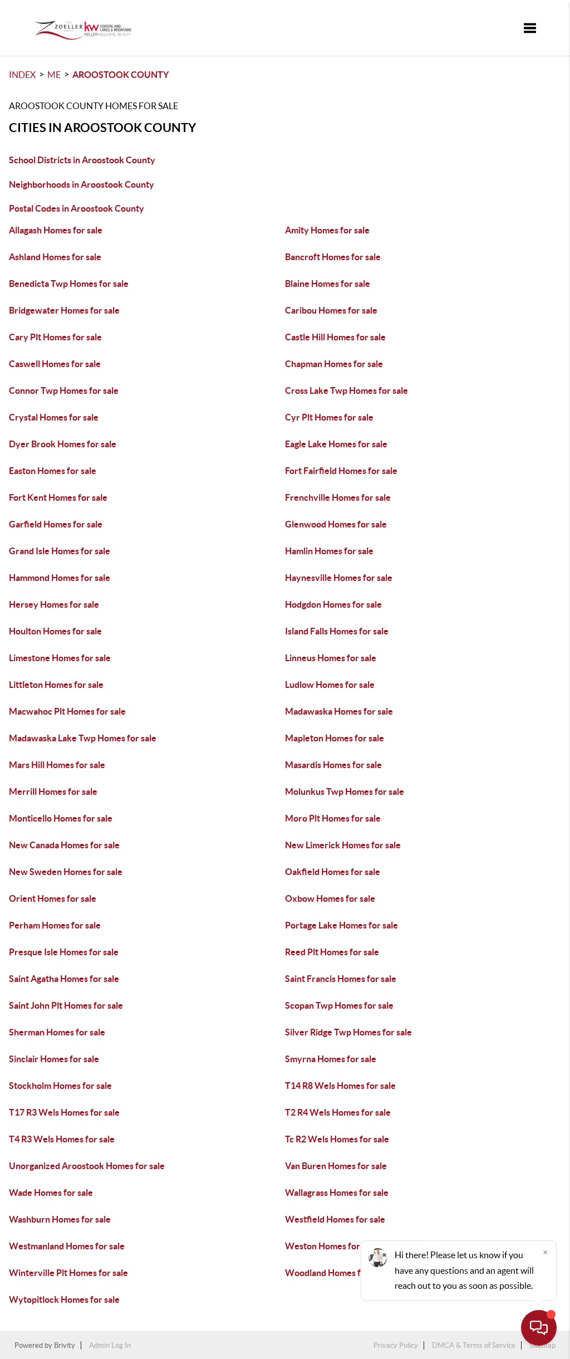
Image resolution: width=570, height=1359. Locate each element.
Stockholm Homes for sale (60, 1085)
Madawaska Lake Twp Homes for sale (82, 738)
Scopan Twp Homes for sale (339, 1005)
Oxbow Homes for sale (330, 898)
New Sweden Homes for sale (65, 871)
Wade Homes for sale (51, 1192)
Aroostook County (120, 75)
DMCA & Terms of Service (473, 1345)
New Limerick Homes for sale (343, 844)
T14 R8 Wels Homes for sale (340, 1085)
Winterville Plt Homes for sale (68, 1272)
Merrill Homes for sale (53, 791)
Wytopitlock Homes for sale (64, 1299)
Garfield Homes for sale (55, 524)
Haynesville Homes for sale (338, 577)
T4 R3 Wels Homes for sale (62, 1139)
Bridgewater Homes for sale (64, 310)
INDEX (22, 75)
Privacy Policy (396, 1345)
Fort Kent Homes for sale (58, 497)
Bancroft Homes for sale (333, 256)
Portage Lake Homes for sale (341, 925)
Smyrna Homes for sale (330, 1058)
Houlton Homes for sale (55, 631)
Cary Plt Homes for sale (55, 337)
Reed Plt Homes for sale (332, 951)
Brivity (64, 1345)
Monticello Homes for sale (60, 818)
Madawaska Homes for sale (339, 711)
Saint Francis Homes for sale (340, 978)
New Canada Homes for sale (64, 844)
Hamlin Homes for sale (329, 550)
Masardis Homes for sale (333, 764)
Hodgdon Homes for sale (333, 604)
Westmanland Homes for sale (67, 1245)
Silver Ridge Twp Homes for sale (348, 1032)
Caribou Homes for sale (331, 310)
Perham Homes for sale (55, 925)
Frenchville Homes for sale (338, 497)
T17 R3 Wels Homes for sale (64, 1112)
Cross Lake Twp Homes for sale (346, 390)
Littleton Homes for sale (56, 684)
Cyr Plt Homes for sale (329, 417)
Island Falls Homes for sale (337, 631)
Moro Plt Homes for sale (333, 818)
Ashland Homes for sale (55, 256)
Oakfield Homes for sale (332, 871)
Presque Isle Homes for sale (64, 951)
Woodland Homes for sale (336, 1272)
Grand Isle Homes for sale (59, 550)
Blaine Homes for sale (327, 283)
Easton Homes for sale (52, 470)
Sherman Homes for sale (57, 1032)
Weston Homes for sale (331, 1245)
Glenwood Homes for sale (336, 524)
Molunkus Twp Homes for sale (344, 791)
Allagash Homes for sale (55, 230)
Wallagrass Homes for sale (337, 1192)
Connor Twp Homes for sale (64, 390)
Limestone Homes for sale (60, 657)
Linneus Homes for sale (330, 657)
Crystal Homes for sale (54, 417)
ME (54, 75)
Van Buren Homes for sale (336, 1165)
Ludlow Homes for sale (330, 684)
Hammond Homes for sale (59, 577)
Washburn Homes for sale (60, 1219)
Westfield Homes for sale (335, 1219)
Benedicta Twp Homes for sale (69, 283)
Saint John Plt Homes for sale (66, 1005)
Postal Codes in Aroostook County (76, 208)
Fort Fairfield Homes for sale (341, 470)
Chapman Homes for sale (334, 363)
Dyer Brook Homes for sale (62, 443)
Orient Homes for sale (52, 898)
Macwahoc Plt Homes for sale (67, 711)
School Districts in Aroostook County (82, 160)
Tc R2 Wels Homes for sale (337, 1139)
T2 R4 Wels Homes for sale (338, 1112)
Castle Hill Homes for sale (335, 337)
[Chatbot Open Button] (539, 1328)
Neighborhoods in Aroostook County (81, 184)
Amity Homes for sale (327, 230)
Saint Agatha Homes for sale (64, 978)
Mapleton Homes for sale (334, 738)
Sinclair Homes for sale (54, 1058)
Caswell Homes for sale (55, 363)
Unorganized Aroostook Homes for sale (87, 1165)
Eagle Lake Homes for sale (336, 443)
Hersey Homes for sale (54, 604)
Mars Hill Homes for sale (57, 764)
